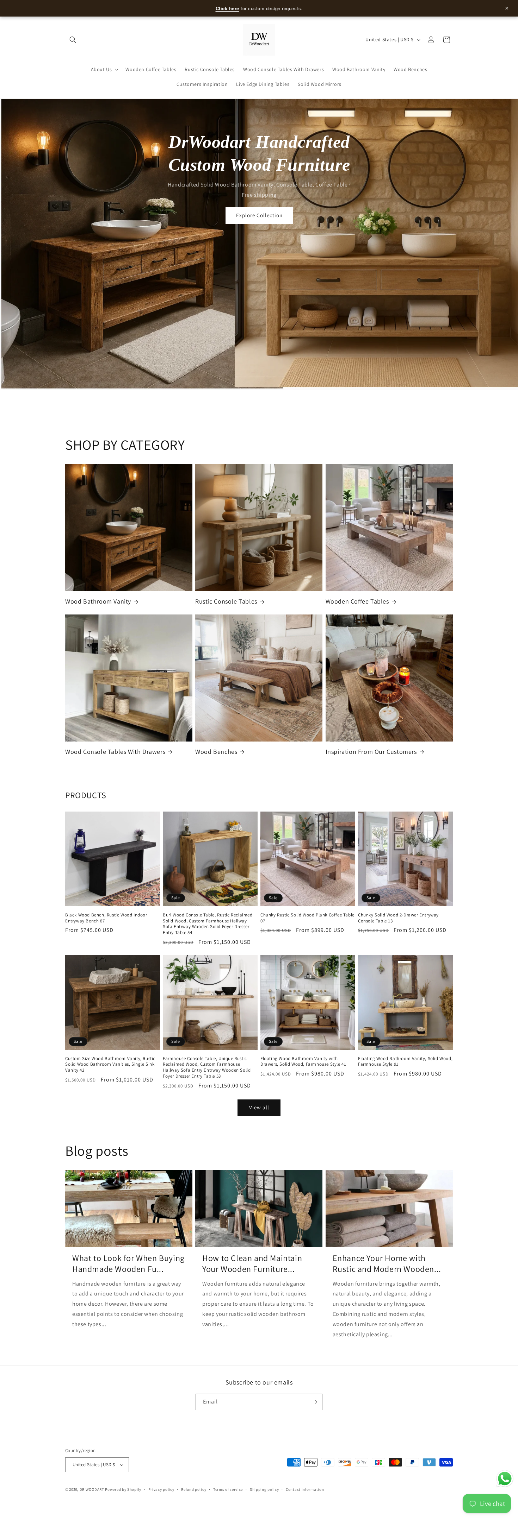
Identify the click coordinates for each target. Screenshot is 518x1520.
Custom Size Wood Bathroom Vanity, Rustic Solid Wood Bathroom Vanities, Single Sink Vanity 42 (110, 1064)
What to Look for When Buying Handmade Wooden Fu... (128, 1263)
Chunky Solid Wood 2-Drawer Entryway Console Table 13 (398, 918)
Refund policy (193, 1489)
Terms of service (228, 1489)
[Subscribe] (314, 1402)
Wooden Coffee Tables (357, 601)
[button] (73, 40)
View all (259, 1107)
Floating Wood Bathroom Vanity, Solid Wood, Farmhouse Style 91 (405, 1061)
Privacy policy (161, 1489)
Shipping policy (264, 1489)
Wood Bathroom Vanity (98, 601)
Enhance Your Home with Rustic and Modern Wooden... (387, 1263)
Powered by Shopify (123, 1489)
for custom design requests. (362, 8)
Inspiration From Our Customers (371, 752)
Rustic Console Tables (226, 601)
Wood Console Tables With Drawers (115, 752)
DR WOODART (92, 1489)
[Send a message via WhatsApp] (504, 1478)
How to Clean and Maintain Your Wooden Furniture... (252, 1263)
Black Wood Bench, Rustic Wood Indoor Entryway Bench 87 (106, 918)
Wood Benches (216, 752)
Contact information (305, 1489)
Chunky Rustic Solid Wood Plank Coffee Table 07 (307, 918)
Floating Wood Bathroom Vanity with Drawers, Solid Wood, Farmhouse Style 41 (303, 1061)
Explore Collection (259, 215)
